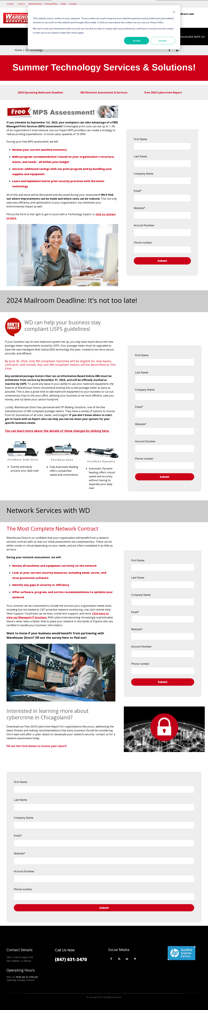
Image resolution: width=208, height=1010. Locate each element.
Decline (163, 40)
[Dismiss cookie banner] (174, 12)
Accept (136, 40)
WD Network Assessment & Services (103, 92)
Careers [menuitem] (21, 3)
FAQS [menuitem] (63, 3)
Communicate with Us (189, 37)
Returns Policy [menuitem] (34, 3)
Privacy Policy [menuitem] (51, 3)
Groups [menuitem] (72, 3)
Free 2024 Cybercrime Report (163, 92)
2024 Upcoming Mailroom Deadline (41, 92)
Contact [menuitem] (10, 3)
